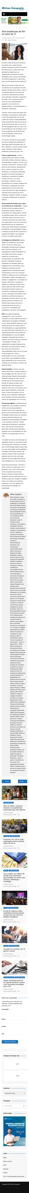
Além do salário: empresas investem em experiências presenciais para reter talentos (14, 808)
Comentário (5, 1009)
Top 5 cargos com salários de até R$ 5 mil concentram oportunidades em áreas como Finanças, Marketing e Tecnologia (14, 877)
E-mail (4, 1026)
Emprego (6, 836)
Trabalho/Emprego (12, 40)
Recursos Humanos (8, 977)
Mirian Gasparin (7, 38)
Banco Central (7, 1161)
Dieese (5, 1172)
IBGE (4, 1157)
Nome (4, 1019)
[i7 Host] (14, 1131)
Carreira (6, 945)
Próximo (22, 781)
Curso (5, 907)
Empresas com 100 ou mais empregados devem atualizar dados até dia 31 (13, 841)
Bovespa (5, 1169)
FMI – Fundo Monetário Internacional (13, 1176)
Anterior (7, 781)
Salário (5, 870)
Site (3, 1033)
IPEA (4, 1165)
